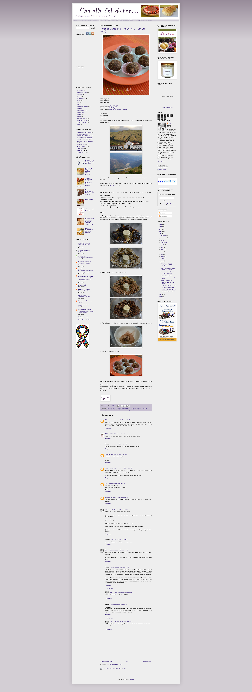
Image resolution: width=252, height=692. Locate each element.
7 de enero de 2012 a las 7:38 (122, 420)
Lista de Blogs (89, 199)
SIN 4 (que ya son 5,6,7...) (85, 289)
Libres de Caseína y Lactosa (85, 141)
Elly (106, 483)
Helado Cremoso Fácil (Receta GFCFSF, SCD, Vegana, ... (167, 282)
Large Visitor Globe (167, 107)
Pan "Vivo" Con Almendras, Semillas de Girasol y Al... (167, 269)
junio (162, 249)
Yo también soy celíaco (84, 309)
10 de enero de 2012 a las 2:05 (123, 468)
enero (162, 261)
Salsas (79, 116)
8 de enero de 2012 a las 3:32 (117, 433)
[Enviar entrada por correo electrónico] (118, 405)
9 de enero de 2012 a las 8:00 (119, 444)
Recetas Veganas (128, 410)
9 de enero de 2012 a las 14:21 (119, 454)
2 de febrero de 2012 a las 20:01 (119, 550)
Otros (78, 102)
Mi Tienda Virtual (113, 20)
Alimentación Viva (114, 185)
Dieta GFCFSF (113, 106)
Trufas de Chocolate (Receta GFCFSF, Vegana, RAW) (168, 290)
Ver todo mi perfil (162, 161)
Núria (106, 433)
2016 (160, 224)
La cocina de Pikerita (84, 250)
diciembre (163, 235)
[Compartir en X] (125, 406)
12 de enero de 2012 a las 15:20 (119, 509)
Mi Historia (83, 20)
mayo (162, 252)
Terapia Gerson (81, 152)
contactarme (137, 385)
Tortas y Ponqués (82, 122)
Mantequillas (80, 98)
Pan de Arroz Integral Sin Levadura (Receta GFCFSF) (88, 171)
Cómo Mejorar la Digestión (89, 209)
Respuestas (110, 588)
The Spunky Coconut (83, 317)
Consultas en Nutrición (126, 20)
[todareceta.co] (162, 169)
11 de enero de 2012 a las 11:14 (116, 483)
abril (162, 254)
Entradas (162, 213)
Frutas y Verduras (82, 92)
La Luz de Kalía (82, 285)
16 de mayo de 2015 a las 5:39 (119, 604)
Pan (78, 104)
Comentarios (163, 216)
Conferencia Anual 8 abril (84, 296)
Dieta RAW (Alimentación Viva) (118, 109)
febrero (163, 258)
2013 (160, 231)
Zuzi (106, 509)
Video (78, 124)
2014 (160, 229)
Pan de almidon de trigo (83, 251)
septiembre (164, 242)
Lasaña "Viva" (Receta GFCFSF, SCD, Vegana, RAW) (167, 277)
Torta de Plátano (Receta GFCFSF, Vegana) (167, 272)
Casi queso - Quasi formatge (85, 290)
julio (162, 247)
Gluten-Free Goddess (84, 243)
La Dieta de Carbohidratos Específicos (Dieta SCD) (89, 230)
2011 (160, 294)
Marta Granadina (109, 468)
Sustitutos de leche (82, 120)
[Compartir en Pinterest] (129, 406)
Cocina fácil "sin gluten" (84, 261)
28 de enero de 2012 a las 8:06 (119, 539)
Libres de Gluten (115, 410)
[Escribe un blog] (123, 406)
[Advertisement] (88, 50)
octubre (163, 240)
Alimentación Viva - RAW (112, 408)
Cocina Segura (82, 256)
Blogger (132, 679)
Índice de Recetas (93, 20)
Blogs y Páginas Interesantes (144, 20)
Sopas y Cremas (81, 118)
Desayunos (80, 90)
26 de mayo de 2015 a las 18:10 (123, 621)
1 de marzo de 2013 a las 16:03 (123, 592)
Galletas (79, 94)
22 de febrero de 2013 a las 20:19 (120, 567)
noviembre (164, 238)
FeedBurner (170, 204)
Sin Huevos (141, 410)
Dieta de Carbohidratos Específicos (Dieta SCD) (83, 135)
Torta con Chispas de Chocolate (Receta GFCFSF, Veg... (166, 264)
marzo (162, 256)
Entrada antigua (147, 661)
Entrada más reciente (106, 661)
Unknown (107, 454)
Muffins (79, 100)
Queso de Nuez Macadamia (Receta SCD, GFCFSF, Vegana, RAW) (89, 221)
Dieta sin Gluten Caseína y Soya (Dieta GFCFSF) (130, 408)
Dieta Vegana (113, 108)
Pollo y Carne (81, 112)
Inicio (75, 20)
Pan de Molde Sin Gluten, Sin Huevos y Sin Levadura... (168, 286)
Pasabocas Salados (82, 106)
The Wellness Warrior (84, 320)
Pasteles (79, 108)
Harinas (79, 96)
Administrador (109, 420)
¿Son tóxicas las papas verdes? (85, 257)
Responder (108, 428)
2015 (160, 226)
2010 (160, 297)
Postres (121, 410)
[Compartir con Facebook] (127, 406)
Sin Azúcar (135, 410)
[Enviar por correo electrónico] (121, 406)
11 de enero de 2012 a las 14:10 (119, 497)
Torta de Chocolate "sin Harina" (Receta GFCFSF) (89, 192)
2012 (160, 233)
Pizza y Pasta (80, 110)
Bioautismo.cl (82, 295)
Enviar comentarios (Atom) (115, 664)
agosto (163, 245)
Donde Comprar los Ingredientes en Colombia (89, 162)
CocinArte (81, 269)
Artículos (103, 20)
